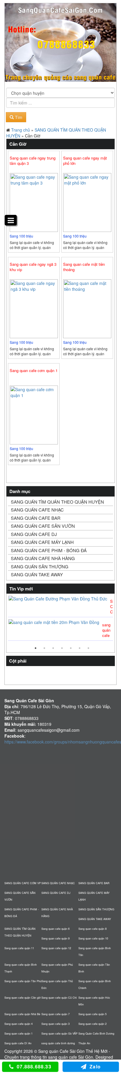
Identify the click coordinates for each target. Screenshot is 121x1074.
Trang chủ (20, 130)
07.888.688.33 (34, 1066)
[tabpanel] (60, 618)
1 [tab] (35, 648)
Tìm (18, 117)
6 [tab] (80, 648)
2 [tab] (44, 648)
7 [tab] (88, 648)
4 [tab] (62, 648)
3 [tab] (53, 648)
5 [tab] (71, 648)
